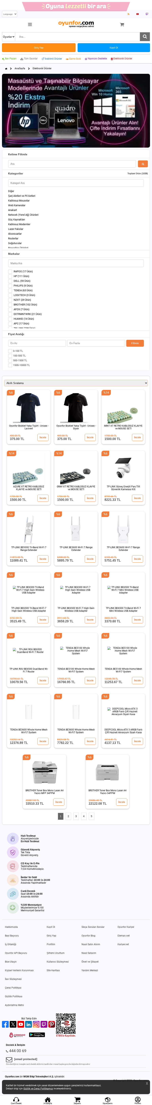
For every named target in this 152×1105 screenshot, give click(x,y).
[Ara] (145, 36)
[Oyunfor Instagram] (37, 1024)
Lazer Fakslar (15, 229)
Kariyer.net (123, 944)
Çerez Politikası (13, 987)
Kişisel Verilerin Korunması (19, 970)
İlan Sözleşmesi (13, 979)
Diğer (11, 191)
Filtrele (135, 343)
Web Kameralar (16, 205)
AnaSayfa (20, 68)
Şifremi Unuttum (56, 953)
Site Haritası (53, 970)
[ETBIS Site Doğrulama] (66, 1036)
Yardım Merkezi (90, 970)
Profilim (51, 944)
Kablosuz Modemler (19, 224)
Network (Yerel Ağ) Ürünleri (23, 214)
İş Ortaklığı (10, 944)
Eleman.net (124, 935)
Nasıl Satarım (89, 953)
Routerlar (13, 238)
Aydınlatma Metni (14, 1005)
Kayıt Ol (51, 927)
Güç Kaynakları (16, 219)
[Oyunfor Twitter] (13, 1024)
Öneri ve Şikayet (90, 961)
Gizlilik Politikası (13, 996)
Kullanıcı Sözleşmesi (58, 961)
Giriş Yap (51, 935)
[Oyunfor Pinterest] (52, 1024)
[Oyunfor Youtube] (21, 1024)
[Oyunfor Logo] (76, 24)
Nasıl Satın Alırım (91, 944)
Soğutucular (15, 243)
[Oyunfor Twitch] (44, 1024)
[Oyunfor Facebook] (6, 1024)
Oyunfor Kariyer (126, 927)
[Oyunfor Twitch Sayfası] (147, 14)
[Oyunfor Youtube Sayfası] (137, 14)
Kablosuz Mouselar (18, 200)
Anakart (12, 210)
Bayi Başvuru (12, 935)
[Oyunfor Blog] (128, 14)
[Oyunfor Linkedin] (29, 1024)
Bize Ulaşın (11, 961)
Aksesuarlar (15, 233)
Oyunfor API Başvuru (16, 953)
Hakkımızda (11, 927)
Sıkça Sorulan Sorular (93, 927)
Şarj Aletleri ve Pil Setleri (21, 195)
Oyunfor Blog (88, 935)
